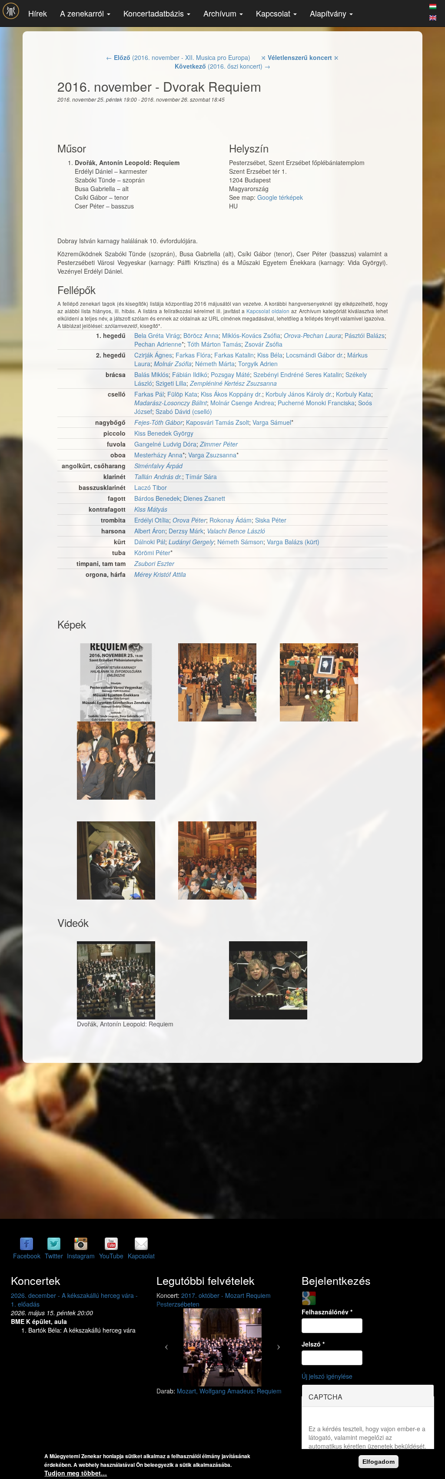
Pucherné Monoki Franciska (316, 402)
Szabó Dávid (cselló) (184, 411)
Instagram (81, 1255)
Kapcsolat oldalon (267, 310)
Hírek (37, 13)
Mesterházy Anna (158, 454)
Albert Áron (149, 530)
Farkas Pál (149, 394)
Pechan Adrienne (158, 344)
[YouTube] (111, 1243)
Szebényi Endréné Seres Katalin (297, 374)
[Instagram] (81, 1243)
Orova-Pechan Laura (312, 335)
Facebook (26, 1255)
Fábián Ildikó (189, 374)
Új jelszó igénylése (327, 1376)
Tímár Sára (201, 476)
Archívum (221, 13)
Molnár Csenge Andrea (242, 402)
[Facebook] (26, 1243)
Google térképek (280, 197)
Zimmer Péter (219, 444)
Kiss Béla (269, 355)
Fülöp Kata (182, 394)
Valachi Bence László (236, 530)
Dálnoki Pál (149, 541)
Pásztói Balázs (365, 335)
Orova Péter (189, 520)
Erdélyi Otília (151, 520)
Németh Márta (215, 363)
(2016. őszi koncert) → (222, 66)
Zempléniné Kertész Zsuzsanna (233, 383)
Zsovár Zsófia (263, 344)
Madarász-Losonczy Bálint (170, 402)
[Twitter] (54, 1243)
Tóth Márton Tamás (214, 344)
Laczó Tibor (150, 487)
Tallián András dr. (158, 476)
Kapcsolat (274, 13)
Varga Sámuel (271, 422)
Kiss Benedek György (163, 433)
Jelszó (313, 1344)
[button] (166, 1338)
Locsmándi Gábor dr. (315, 355)
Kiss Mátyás (150, 509)
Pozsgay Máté (230, 374)
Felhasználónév (327, 1311)
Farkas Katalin (234, 355)
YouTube (111, 1255)
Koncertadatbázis (154, 13)
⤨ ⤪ (300, 57)
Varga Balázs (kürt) (293, 541)
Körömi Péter (152, 552)
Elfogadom (378, 1461)
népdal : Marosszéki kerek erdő (220, 1382)
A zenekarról (83, 13)
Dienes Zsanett (204, 498)
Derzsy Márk (186, 530)
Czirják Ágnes (153, 355)
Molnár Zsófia (173, 363)
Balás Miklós (151, 374)
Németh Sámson (240, 541)
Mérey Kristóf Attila (160, 574)
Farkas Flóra (193, 355)
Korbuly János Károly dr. (299, 394)
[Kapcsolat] (141, 1243)
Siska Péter (270, 520)
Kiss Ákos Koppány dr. (231, 394)
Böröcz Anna (201, 335)
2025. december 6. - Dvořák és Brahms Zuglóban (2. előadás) (65, 1299)
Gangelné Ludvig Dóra (165, 444)
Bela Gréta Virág (157, 335)
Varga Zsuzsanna (212, 454)
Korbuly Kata (353, 394)
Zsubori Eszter (154, 563)
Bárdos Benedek (157, 498)
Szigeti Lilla (171, 383)
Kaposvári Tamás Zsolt (217, 422)
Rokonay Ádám (230, 520)
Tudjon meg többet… (75, 1473)
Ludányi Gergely (191, 541)
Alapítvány (329, 13)
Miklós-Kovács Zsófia (251, 335)
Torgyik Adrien (258, 363)
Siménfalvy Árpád (158, 465)
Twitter (54, 1255)
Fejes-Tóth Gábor (158, 422)
